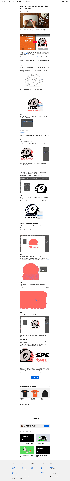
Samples (14, 1)
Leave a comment (23, 406)
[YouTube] (55, 473)
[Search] (58, 1)
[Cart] (60, 1)
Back (22, 3)
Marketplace (19, 1)
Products (8, 1)
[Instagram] (53, 473)
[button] (35, 377)
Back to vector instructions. (24, 137)
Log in (63, 1)
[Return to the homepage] (2, 1)
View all (48, 431)
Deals (23, 1)
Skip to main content (0, 0)
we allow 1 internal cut (26, 288)
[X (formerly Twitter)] (51, 473)
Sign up (67, 1)
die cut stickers (25, 53)
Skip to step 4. (22, 132)
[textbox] (35, 204)
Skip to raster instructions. (24, 62)
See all (49, 386)
